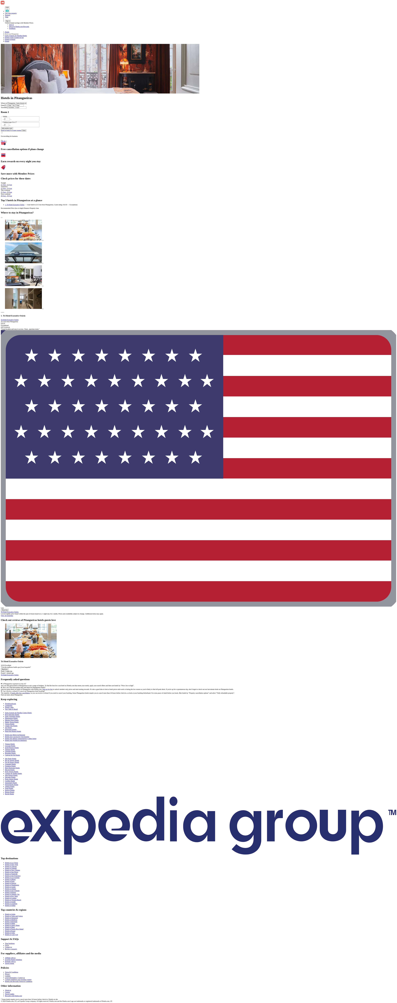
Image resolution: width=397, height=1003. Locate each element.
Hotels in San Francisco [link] (12, 876)
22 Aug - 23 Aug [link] (6, 188)
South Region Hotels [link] (12, 748)
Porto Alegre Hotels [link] (11, 779)
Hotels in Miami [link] (10, 879)
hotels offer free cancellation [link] (20, 693)
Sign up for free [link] (47, 689)
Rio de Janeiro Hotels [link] (12, 760)
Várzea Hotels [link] (9, 724)
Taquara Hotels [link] (10, 749)
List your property (11, 13)
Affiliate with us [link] (10, 958)
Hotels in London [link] (10, 898)
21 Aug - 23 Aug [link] (6, 192)
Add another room (7, 128)
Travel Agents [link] (9, 963)
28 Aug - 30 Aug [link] (6, 196)
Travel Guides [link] (9, 994)
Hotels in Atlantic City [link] (12, 894)
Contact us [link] (8, 947)
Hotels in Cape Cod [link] (11, 935)
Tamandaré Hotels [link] (11, 783)
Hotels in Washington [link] (12, 885)
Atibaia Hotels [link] (9, 786)
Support (7, 15)
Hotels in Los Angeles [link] (12, 878)
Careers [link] (7, 992)
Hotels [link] (7, 32)
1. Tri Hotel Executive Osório (14, 205)
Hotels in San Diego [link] (11, 872)
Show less (5, 610)
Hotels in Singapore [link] (11, 918)
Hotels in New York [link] (11, 864)
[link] (26, 28)
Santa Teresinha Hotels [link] (12, 716)
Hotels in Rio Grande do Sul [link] (14, 37)
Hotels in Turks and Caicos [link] (14, 916)
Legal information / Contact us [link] (15, 978)
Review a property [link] (11, 949)
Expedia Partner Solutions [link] (13, 960)
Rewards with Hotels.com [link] (13, 996)
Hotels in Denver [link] (10, 883)
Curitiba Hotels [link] (10, 781)
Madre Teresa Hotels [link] (12, 722)
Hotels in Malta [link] (10, 923)
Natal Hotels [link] (9, 788)
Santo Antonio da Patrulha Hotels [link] (16, 36)
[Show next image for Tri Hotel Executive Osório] (3, 312)
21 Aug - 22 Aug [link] (6, 185)
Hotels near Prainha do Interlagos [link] (16, 740)
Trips (6, 17)
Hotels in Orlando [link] (11, 868)
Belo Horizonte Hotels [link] (12, 768)
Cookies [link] (7, 976)
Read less (5, 669)
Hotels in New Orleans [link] (12, 870)
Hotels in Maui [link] (10, 927)
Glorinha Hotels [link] (10, 751)
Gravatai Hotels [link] (10, 746)
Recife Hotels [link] (9, 794)
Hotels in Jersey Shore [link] (12, 925)
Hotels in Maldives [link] (11, 920)
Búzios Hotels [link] (9, 792)
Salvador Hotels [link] (10, 777)
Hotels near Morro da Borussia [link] (15, 735)
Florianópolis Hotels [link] (11, 785)
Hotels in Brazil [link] (10, 39)
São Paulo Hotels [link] (10, 759)
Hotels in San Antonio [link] (12, 891)
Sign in (8, 21)
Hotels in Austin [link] (10, 887)
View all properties (7, 616)
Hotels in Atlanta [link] (10, 889)
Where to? (4, 103)
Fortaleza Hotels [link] (10, 766)
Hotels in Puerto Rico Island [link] (14, 929)
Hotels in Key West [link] (11, 896)
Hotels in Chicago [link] (11, 866)
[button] (198, 695)
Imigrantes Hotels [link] (10, 729)
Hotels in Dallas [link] (10, 905)
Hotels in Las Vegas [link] (11, 863)
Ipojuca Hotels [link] (9, 790)
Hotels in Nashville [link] (11, 874)
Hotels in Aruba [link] (10, 914)
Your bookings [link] (10, 943)
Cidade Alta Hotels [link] (11, 726)
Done (24, 130)
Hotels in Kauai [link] (10, 931)
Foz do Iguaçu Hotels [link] (12, 762)
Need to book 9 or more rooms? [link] (11, 130)
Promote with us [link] (10, 961)
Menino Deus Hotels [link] (12, 720)
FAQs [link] (7, 945)
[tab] (10, 704)
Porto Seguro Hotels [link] (11, 772)
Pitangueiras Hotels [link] (11, 718)
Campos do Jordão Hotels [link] (13, 773)
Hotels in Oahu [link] (10, 933)
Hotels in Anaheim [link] (11, 904)
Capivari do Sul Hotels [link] (12, 755)
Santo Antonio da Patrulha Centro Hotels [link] (18, 713)
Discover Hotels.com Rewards (19, 26)
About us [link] (8, 990)
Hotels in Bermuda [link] (11, 922)
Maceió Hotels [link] (9, 770)
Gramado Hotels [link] (10, 764)
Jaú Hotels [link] (8, 728)
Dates (3, 105)
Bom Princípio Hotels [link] (12, 714)
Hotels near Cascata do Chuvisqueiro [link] (17, 737)
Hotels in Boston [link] (10, 892)
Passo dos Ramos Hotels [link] (13, 731)
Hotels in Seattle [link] (10, 902)
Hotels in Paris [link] (9, 881)
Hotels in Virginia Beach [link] (13, 900)
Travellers (4, 107)
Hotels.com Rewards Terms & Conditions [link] (18, 981)
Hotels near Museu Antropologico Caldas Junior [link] (20, 738)
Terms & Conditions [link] (11, 972)
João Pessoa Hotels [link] (11, 775)
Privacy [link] (7, 974)
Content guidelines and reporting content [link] (18, 979)
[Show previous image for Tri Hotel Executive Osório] (1, 312)
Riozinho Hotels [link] (10, 753)
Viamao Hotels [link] (10, 744)
